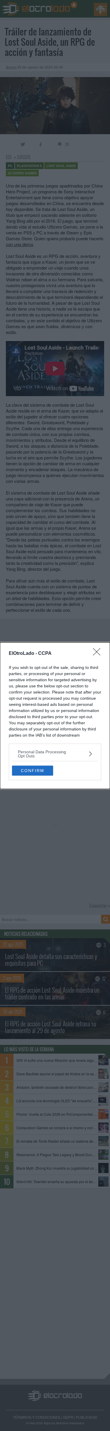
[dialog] (55, 715)
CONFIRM (32, 770)
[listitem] (55, 754)
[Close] (98, 653)
